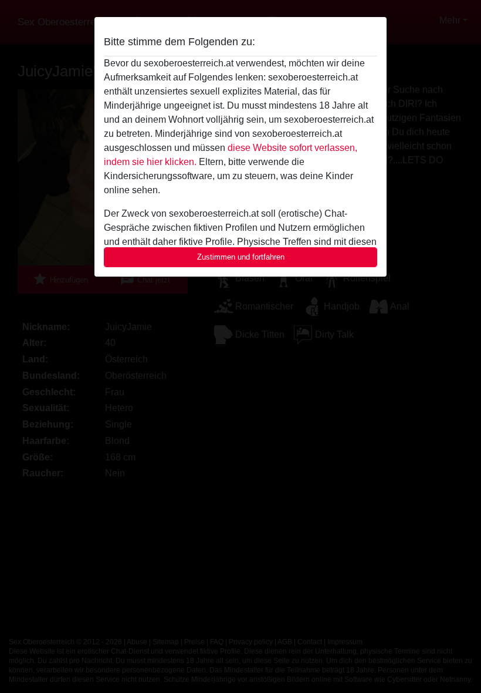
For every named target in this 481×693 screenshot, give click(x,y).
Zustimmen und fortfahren (240, 257)
